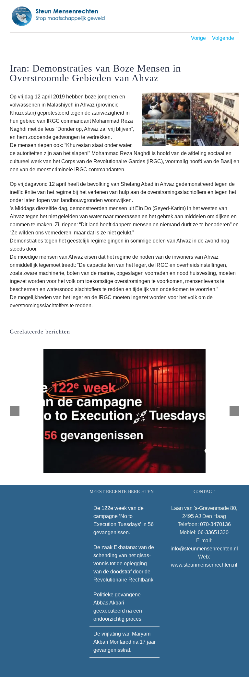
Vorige (198, 38)
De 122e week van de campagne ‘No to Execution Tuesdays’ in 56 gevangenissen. (123, 520)
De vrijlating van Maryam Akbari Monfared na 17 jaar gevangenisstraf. (124, 642)
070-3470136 (215, 524)
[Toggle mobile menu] (236, 12)
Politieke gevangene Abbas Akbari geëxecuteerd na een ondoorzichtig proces (117, 607)
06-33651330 (213, 532)
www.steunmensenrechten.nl (204, 565)
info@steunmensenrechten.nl (204, 548)
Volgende (223, 38)
